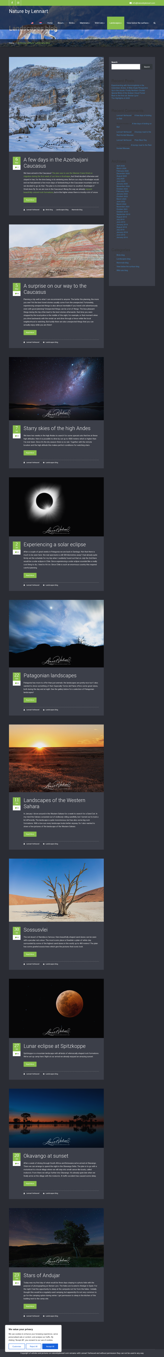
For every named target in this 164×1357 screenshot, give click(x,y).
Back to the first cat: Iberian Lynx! (124, 95)
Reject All (33, 1346)
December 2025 (123, 173)
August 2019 (122, 216)
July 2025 (120, 178)
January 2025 (122, 183)
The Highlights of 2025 (120, 98)
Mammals (84, 23)
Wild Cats (99, 23)
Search (114, 62)
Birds (71, 23)
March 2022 (121, 204)
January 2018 (122, 232)
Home (50, 23)
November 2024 (123, 186)
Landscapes (115, 23)
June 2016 (121, 234)
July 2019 (120, 219)
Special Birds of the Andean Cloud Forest (128, 93)
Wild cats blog (122, 270)
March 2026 (121, 168)
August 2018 (122, 227)
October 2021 (122, 209)
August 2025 (122, 176)
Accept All (50, 1346)
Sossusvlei (36, 930)
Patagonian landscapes (50, 676)
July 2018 (120, 229)
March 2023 (121, 199)
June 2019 (121, 222)
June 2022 (121, 201)
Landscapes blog (62, 210)
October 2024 (122, 188)
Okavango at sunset (46, 1156)
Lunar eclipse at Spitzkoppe (55, 1046)
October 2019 (122, 211)
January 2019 (122, 224)
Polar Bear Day (141, 140)
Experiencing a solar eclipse (55, 545)
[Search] (155, 23)
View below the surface (137, 23)
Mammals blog (77, 210)
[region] (33, 1338)
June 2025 (121, 181)
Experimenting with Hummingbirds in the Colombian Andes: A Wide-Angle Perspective (129, 86)
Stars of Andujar (42, 1275)
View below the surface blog (128, 266)
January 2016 (122, 237)
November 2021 (123, 206)
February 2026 (123, 171)
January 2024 (122, 193)
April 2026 (121, 165)
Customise (16, 1346)
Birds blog (49, 210)
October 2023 (122, 196)
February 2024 (123, 191)
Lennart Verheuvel (32, 210)
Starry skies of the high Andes (57, 428)
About (60, 23)
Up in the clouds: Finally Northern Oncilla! (128, 90)
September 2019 (123, 214)
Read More (30, 200)
